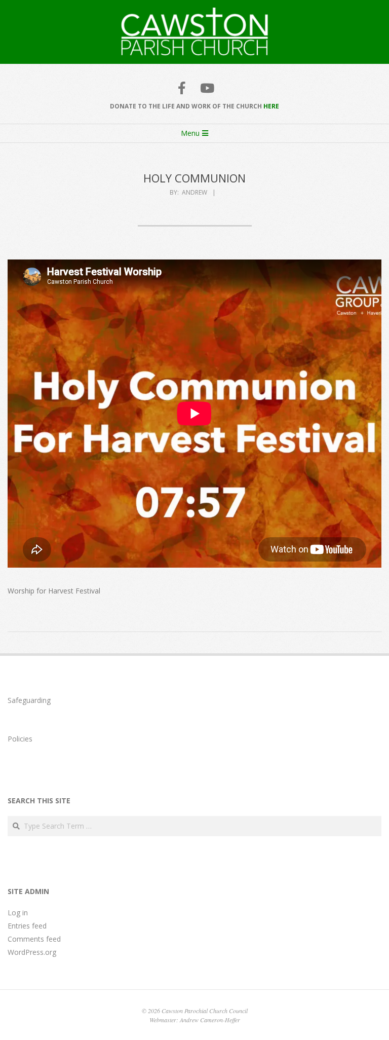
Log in (18, 912)
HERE (271, 106)
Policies (20, 739)
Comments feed (34, 939)
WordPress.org (32, 952)
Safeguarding (29, 700)
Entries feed (27, 926)
